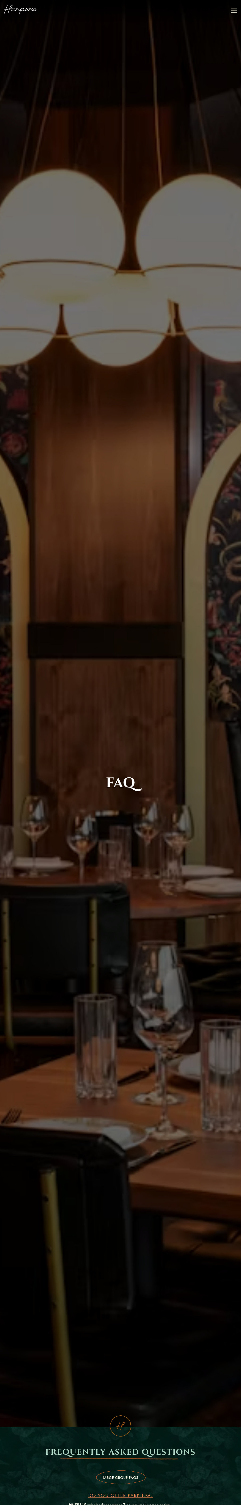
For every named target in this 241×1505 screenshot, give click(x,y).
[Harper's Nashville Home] (20, 9)
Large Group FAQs (120, 1492)
